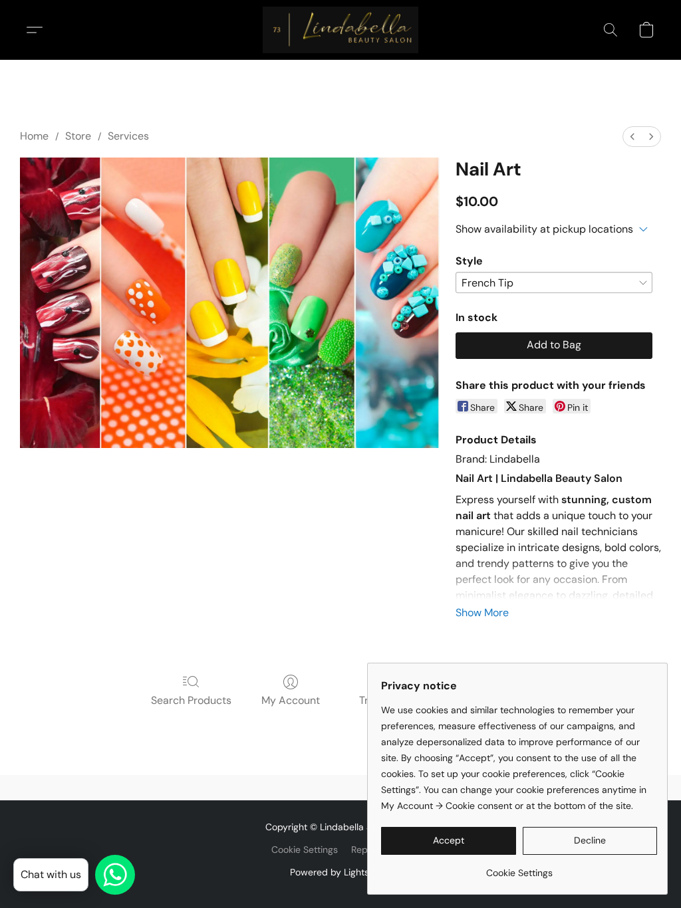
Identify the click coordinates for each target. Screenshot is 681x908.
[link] (519, 868)
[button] (340, 30)
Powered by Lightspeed (341, 872)
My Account (290, 700)
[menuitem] (632, 136)
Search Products (191, 700)
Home (34, 136)
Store (78, 136)
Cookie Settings (304, 849)
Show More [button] (482, 613)
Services (128, 136)
